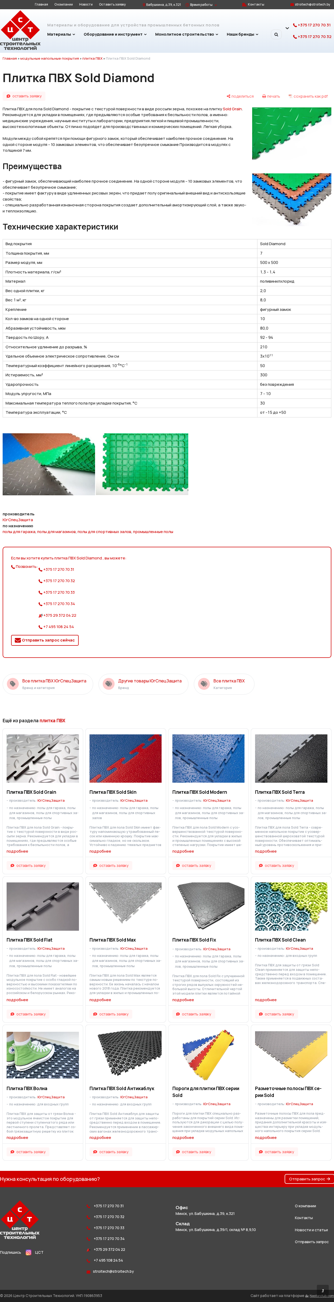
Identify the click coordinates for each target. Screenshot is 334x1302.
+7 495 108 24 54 (58, 626)
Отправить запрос (307, 1179)
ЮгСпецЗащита (18, 519)
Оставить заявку (112, 4)
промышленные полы (153, 531)
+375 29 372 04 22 (59, 615)
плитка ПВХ (92, 58)
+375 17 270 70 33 (59, 592)
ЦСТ (39, 1252)
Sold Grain (232, 109)
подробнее (17, 851)
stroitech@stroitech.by (312, 4)
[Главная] (20, 48)
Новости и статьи (311, 1229)
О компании (63, 4)
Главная (41, 4)
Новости (86, 4)
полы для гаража (19, 531)
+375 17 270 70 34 (59, 603)
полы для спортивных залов (104, 531)
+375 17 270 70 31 (314, 25)
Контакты (256, 4)
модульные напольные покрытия (49, 58)
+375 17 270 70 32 (314, 36)
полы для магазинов (56, 531)
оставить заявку (27, 95)
